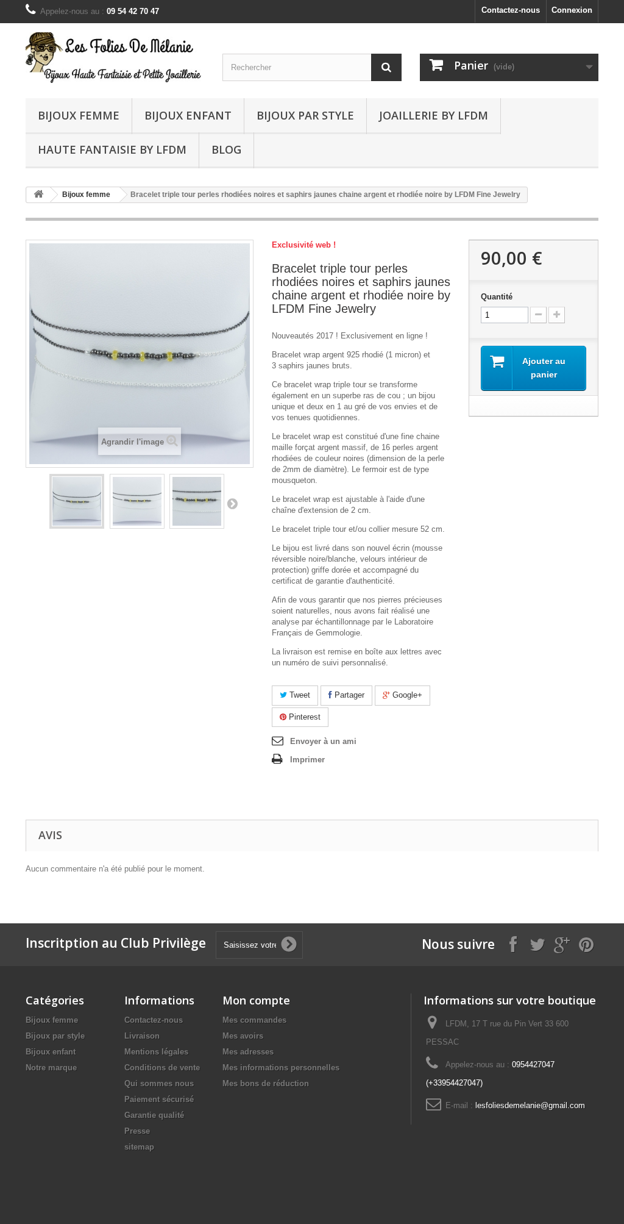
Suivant (232, 503)
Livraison (142, 1035)
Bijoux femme (78, 115)
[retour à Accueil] (38, 194)
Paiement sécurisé (159, 1099)
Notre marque (51, 1067)
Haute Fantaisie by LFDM (112, 149)
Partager (348, 695)
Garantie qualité (154, 1115)
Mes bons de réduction (265, 1083)
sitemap (139, 1146)
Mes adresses (248, 1051)
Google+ (406, 695)
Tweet (298, 695)
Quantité (496, 296)
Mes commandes (254, 1020)
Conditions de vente (162, 1067)
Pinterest (303, 716)
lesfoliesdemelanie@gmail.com (530, 1105)
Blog (226, 149)
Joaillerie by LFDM (433, 115)
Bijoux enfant (188, 115)
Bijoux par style (305, 115)
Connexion (571, 10)
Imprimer (307, 759)
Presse (137, 1131)
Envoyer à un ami (323, 741)
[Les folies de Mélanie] (115, 57)
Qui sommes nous (159, 1083)
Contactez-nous (510, 10)
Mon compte (256, 1000)
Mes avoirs (242, 1035)
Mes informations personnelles (280, 1067)
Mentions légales (156, 1051)
